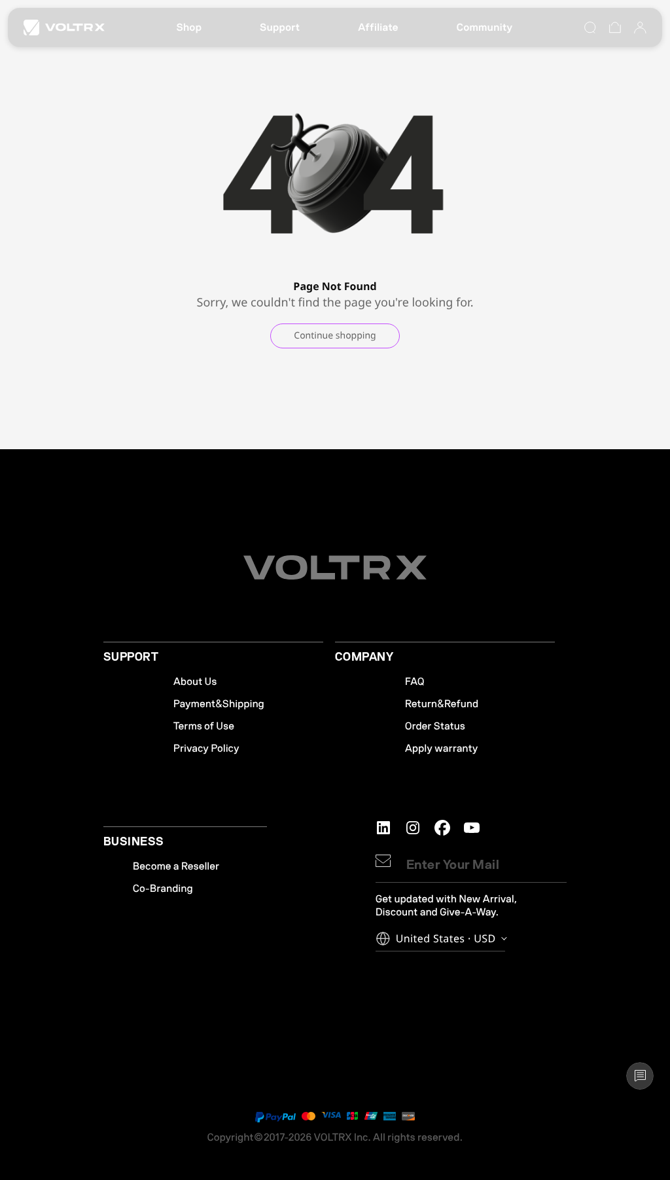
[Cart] (615, 27)
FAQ (415, 682)
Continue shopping (335, 335)
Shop (189, 27)
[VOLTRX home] (64, 27)
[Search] (590, 27)
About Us (195, 682)
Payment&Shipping (218, 704)
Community (485, 27)
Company (364, 657)
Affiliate (378, 27)
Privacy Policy (206, 748)
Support (280, 27)
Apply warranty (441, 748)
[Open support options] (640, 1076)
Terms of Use (203, 726)
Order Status (435, 726)
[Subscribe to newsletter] (383, 861)
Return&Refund (441, 704)
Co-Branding (163, 888)
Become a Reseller (176, 866)
